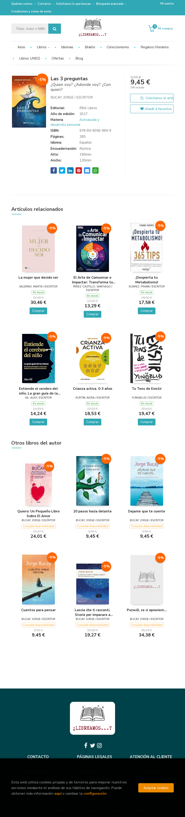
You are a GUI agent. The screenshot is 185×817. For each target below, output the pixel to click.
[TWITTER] (92, 745)
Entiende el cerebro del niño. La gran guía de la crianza (38, 390)
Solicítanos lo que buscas (73, 4)
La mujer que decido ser (38, 277)
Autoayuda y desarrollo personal (75, 122)
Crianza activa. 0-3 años (92, 388)
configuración (94, 793)
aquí (58, 793)
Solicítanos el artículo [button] (159, 98)
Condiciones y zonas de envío (31, 11)
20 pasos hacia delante (92, 511)
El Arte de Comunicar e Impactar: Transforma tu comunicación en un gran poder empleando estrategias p (92, 279)
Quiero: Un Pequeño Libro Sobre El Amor (38, 513)
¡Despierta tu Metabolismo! (146, 279)
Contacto (44, 4)
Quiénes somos (21, 4)
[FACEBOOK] (85, 745)
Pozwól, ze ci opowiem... (147, 610)
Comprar (38, 311)
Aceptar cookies (156, 787)
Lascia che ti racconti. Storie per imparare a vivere (92, 612)
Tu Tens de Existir (147, 388)
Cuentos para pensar (38, 610)
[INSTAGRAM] (99, 745)
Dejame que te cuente (146, 511)
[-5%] (38, 248)
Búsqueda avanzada (109, 4)
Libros (42, 47)
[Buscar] (54, 29)
